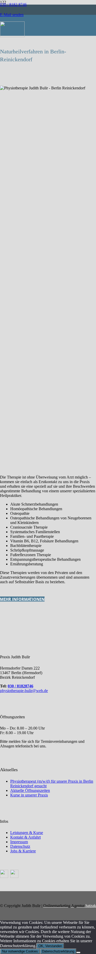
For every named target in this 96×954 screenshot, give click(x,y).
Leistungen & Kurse (26, 832)
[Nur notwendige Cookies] (78, 952)
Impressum (19, 842)
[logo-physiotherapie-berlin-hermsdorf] (12, 36)
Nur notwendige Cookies (20, 951)
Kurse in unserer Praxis (29, 795)
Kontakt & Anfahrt (25, 837)
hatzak (69, 905)
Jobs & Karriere (23, 851)
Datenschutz (20, 846)
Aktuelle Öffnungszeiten (30, 790)
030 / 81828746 (20, 686)
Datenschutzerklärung (58, 951)
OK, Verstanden (50, 946)
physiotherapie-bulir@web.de (24, 690)
